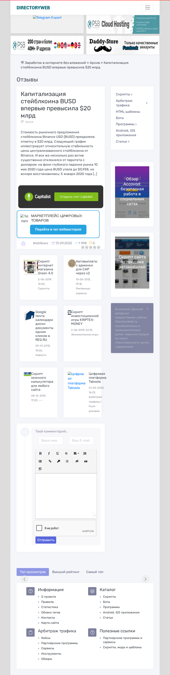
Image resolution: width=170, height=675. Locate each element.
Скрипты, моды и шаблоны (122, 647)
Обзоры (46, 659)
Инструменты (51, 654)
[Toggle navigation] (147, 7)
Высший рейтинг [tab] (66, 572)
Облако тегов (50, 612)
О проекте (48, 597)
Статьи (108, 617)
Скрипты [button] (123, 94)
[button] (40, 453)
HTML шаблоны (128, 112)
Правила (47, 602)
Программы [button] (125, 124)
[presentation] (24, 579)
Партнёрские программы (59, 643)
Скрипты (109, 597)
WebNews (40, 243)
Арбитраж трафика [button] (124, 103)
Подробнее (132, 192)
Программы (111, 607)
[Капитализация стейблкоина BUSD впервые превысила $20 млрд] (23, 243)
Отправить (45, 540)
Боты (120, 118)
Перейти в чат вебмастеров (58, 229)
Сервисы (47, 648)
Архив (29, 121)
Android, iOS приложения (126, 133)
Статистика (49, 607)
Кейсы (45, 638)
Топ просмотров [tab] (33, 572)
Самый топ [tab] (94, 572)
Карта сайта (50, 623)
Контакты (48, 617)
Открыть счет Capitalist (76, 197)
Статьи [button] (121, 141)
